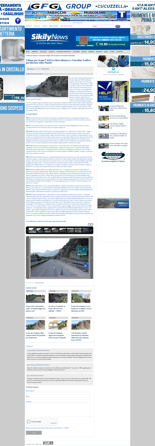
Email (27, 396)
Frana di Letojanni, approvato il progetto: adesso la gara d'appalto (57, 335)
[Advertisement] (113, 180)
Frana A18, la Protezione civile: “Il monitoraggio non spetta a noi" (35, 308)
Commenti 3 (40, 73)
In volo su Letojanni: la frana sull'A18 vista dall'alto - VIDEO (57, 308)
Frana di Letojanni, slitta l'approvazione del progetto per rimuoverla (35, 335)
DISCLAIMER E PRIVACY (67, 26)
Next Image (91, 257)
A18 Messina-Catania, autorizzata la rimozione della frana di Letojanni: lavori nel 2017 (80, 336)
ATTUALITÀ (45, 69)
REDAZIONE (29, 26)
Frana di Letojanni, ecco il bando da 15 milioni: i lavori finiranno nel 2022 (81, 308)
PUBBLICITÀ (37, 26)
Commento (28, 401)
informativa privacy (48, 428)
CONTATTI (44, 26)
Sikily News (39, 444)
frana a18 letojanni (39, 283)
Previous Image (27, 257)
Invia (33, 433)
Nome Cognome (30, 391)
